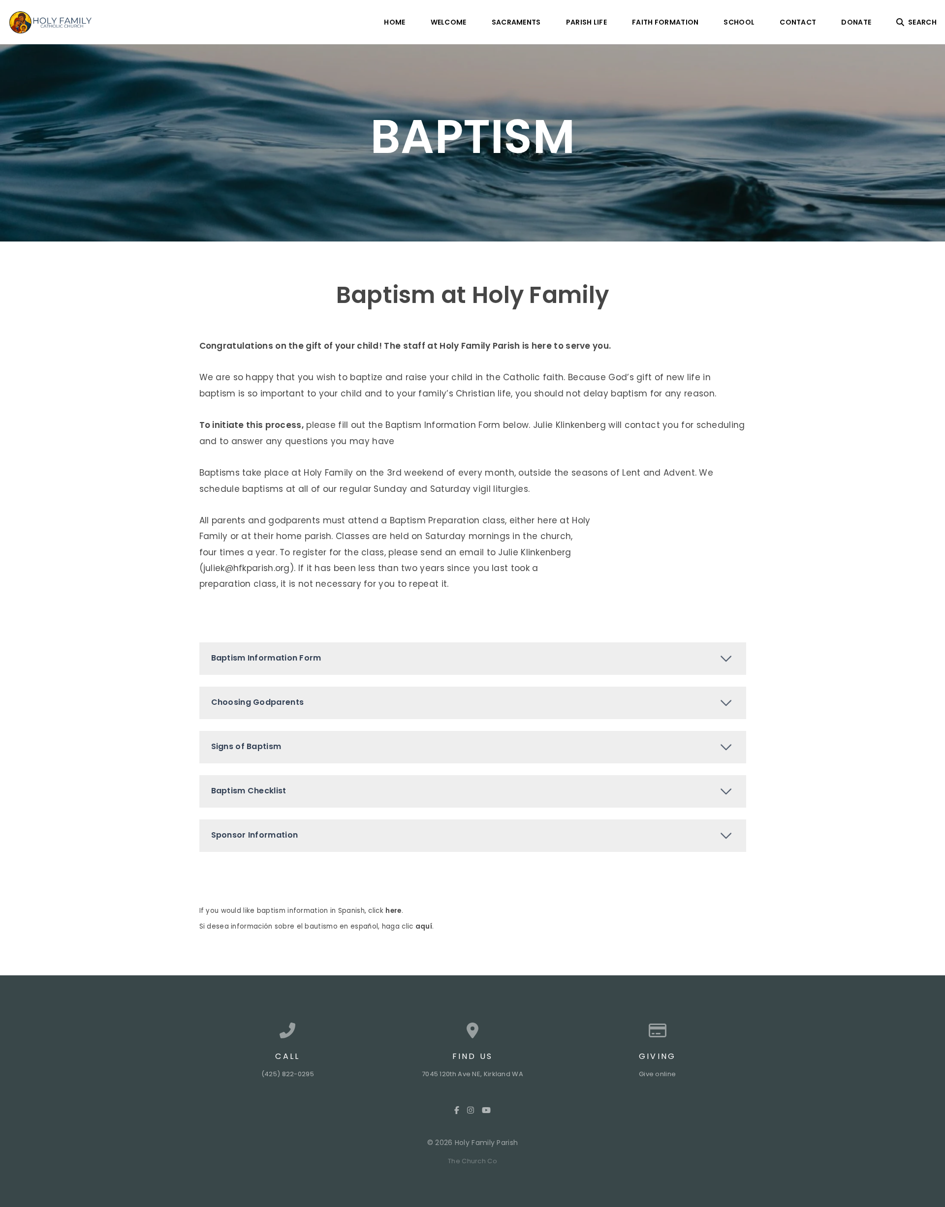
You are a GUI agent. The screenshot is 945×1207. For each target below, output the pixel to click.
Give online (657, 1074)
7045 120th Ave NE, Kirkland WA (472, 1074)
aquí (423, 926)
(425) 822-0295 (287, 1074)
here (393, 910)
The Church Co (472, 1161)
